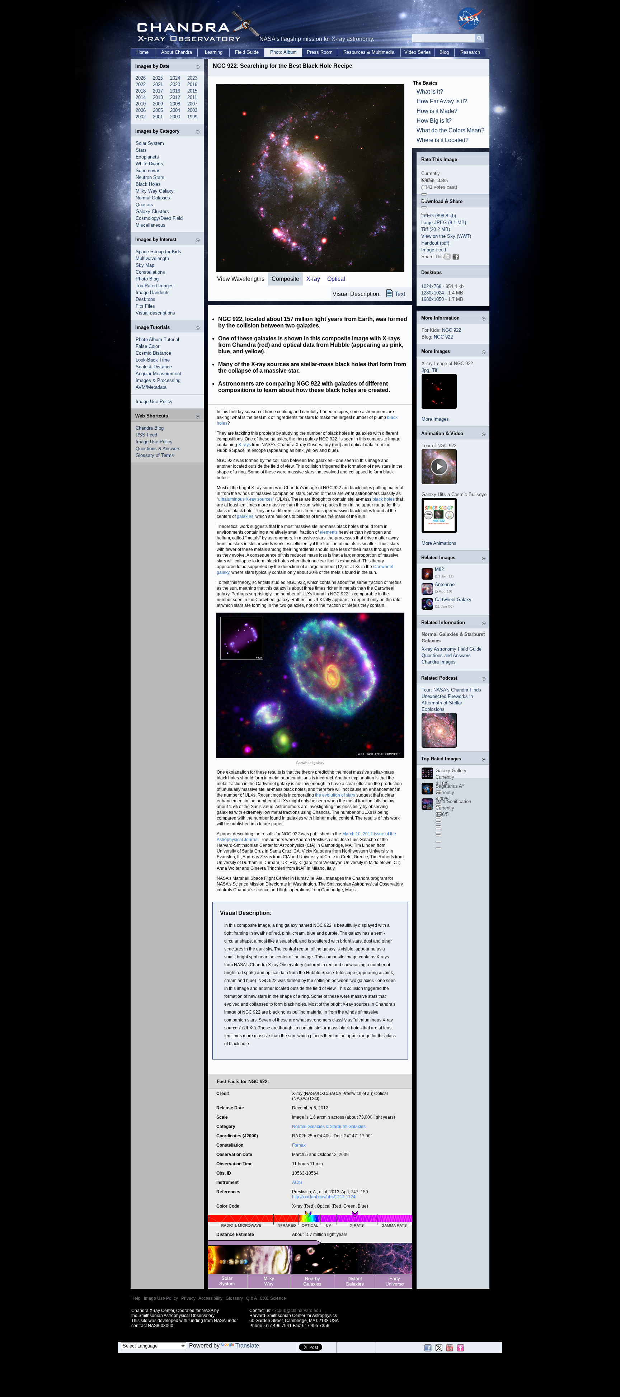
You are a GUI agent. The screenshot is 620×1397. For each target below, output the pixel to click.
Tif (434, 370)
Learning (213, 52)
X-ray (313, 279)
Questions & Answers (158, 448)
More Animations (439, 543)
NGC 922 (451, 330)
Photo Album (283, 52)
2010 (141, 104)
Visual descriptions (155, 313)
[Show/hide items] (197, 67)
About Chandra (176, 52)
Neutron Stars (150, 177)
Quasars (144, 204)
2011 (192, 97)
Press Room (320, 52)
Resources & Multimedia (368, 52)
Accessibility (210, 1298)
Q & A (251, 1298)
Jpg (425, 370)
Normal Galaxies (153, 197)
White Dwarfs (149, 163)
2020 (175, 84)
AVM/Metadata (151, 387)
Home (142, 52)
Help (136, 1298)
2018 (141, 91)
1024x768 (431, 286)
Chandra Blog (150, 428)
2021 (158, 84)
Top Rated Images (155, 285)
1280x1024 (432, 293)
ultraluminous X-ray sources (245, 499)
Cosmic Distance (153, 353)
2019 (192, 84)
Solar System (150, 143)
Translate (247, 1345)
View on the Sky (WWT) (446, 236)
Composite (285, 279)
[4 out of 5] (424, 207)
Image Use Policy (154, 401)
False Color (147, 346)
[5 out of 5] (424, 214)
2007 (192, 104)
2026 (141, 78)
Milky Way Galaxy (155, 191)
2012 (175, 97)
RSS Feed (146, 435)
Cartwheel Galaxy (453, 599)
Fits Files (145, 306)
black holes (383, 499)
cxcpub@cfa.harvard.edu (296, 1310)
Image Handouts (153, 292)
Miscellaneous (150, 225)
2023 (192, 78)
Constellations (150, 272)
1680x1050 (432, 299)
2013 (158, 97)
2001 (158, 116)
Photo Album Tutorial (157, 339)
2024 (175, 78)
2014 (141, 97)
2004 (175, 110)
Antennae (445, 584)
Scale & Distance (154, 366)
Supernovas (148, 170)
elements (329, 532)
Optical (336, 279)
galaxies (245, 516)
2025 (158, 78)
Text (400, 294)
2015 (192, 91)
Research (470, 52)
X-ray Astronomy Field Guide (452, 649)
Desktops (145, 299)
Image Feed (433, 250)
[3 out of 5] (424, 201)
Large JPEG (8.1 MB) (443, 222)
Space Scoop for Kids (158, 251)
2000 (175, 116)
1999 (192, 116)
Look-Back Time (153, 360)
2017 (158, 91)
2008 (175, 104)
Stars (141, 150)
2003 (192, 110)
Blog (444, 52)
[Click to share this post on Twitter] (447, 258)
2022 (141, 84)
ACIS (297, 1182)
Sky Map (145, 265)
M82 (439, 569)
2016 (175, 91)
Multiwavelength (152, 258)
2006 (141, 110)
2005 (158, 110)
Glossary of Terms (155, 455)
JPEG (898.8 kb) (438, 215)
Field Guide (247, 52)
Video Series (417, 52)
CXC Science (273, 1298)
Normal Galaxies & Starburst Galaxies (329, 1126)
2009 (158, 104)
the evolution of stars (335, 795)
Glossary (234, 1298)
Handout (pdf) (435, 243)
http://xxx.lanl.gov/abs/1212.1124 (324, 1196)
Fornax (299, 1145)
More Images (435, 419)
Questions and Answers (446, 655)
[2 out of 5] (424, 194)
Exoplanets (147, 157)
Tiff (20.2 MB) (435, 229)
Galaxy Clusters (152, 211)
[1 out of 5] (424, 188)
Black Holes (148, 184)
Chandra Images (439, 662)
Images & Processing (158, 380)
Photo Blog (147, 279)
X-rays (244, 444)
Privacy (188, 1298)
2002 (141, 116)
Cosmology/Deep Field (159, 218)
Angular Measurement (158, 373)
